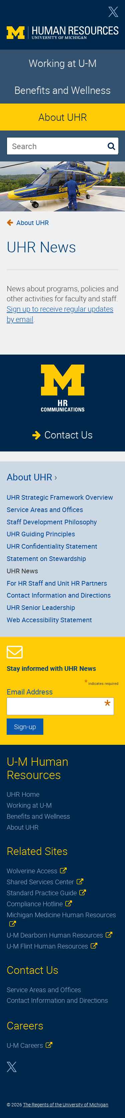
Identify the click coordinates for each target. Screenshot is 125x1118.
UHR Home (23, 794)
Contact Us (68, 434)
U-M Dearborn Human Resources (55, 935)
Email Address (59, 692)
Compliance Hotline (35, 903)
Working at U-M (63, 63)
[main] (62, 268)
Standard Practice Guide (42, 892)
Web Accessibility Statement (49, 619)
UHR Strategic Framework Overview (60, 497)
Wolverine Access (32, 870)
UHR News (22, 570)
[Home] (62, 34)
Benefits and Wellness (62, 90)
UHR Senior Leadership (41, 607)
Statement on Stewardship (46, 558)
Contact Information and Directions (59, 595)
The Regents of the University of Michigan (65, 1104)
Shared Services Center (40, 881)
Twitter (113, 14)
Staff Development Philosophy (52, 521)
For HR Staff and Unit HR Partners (57, 583)
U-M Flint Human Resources (47, 946)
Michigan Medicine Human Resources (61, 914)
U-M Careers (25, 1045)
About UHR (62, 117)
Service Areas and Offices (45, 509)
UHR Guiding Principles (41, 533)
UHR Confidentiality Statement (52, 546)
